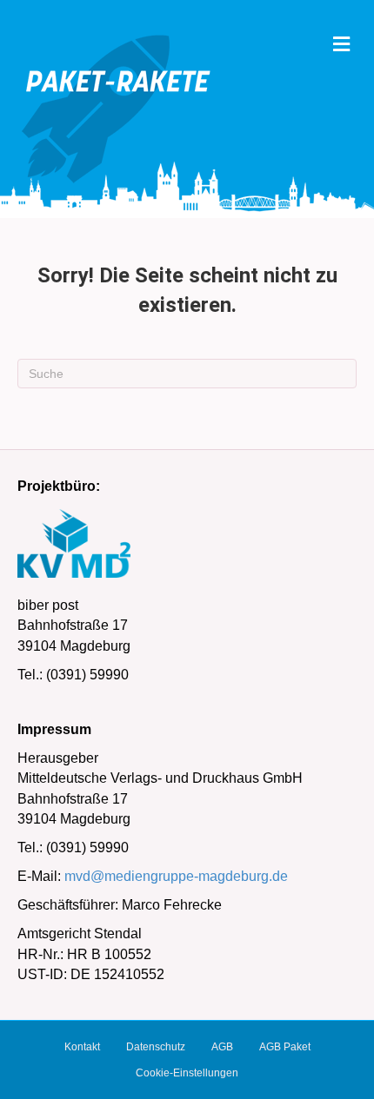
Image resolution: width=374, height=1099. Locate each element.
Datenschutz (155, 1047)
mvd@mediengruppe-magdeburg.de (176, 876)
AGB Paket (285, 1047)
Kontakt (82, 1047)
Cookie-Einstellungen (187, 1073)
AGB (222, 1047)
